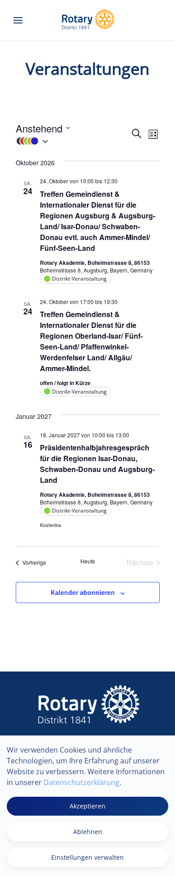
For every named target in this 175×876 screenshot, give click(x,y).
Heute (87, 561)
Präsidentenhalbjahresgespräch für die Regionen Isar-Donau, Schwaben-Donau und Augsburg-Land (97, 463)
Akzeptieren (87, 806)
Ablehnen (87, 831)
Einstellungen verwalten (87, 857)
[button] (18, 20)
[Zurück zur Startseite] (87, 20)
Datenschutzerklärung (81, 782)
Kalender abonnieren (83, 592)
